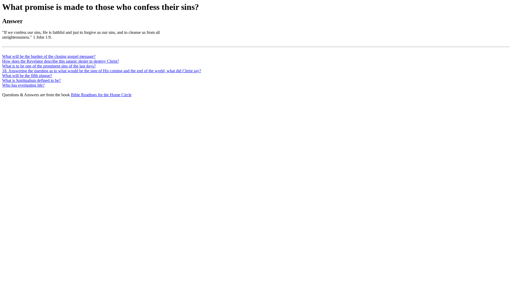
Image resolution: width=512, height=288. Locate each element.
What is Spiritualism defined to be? (31, 80)
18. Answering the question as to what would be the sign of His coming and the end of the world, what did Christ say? (101, 71)
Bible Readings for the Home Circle (101, 95)
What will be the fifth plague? (27, 75)
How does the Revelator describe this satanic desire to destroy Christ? (60, 61)
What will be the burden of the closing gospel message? (48, 56)
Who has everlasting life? (23, 85)
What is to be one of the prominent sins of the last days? (49, 66)
